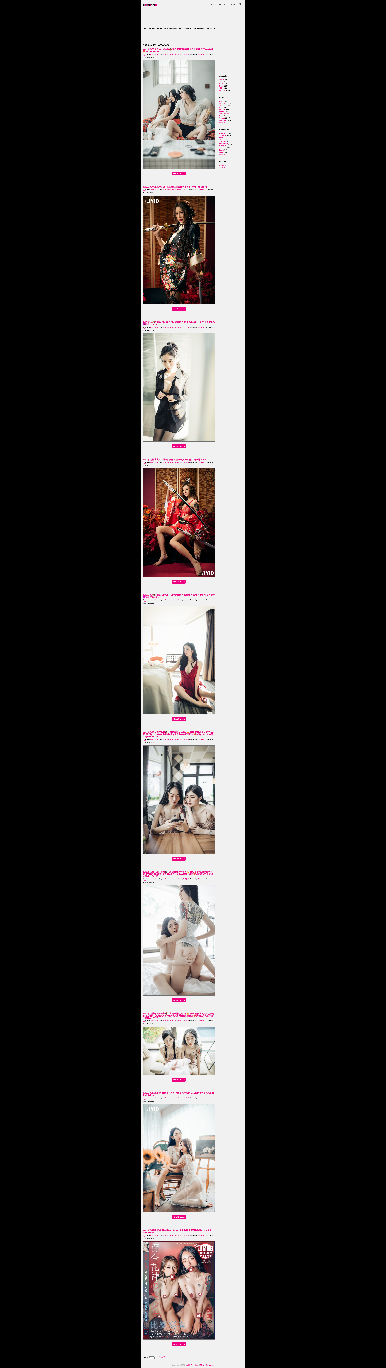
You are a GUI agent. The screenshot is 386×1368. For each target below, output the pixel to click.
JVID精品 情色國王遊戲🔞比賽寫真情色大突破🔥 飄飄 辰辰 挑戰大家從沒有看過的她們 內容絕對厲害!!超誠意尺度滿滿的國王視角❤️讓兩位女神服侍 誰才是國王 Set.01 (178, 1015)
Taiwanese (201, 54)
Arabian (222, 152)
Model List (223, 165)
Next (161, 1358)
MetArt (221, 107)
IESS (221, 116)
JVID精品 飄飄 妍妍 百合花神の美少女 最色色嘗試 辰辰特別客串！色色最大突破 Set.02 (178, 1231)
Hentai (221, 84)
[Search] (240, 4)
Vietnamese (223, 144)
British (221, 150)
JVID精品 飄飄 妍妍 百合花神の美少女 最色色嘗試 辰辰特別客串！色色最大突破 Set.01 (178, 1094)
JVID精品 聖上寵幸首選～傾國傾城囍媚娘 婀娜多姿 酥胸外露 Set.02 (175, 187)
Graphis (222, 118)
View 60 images (179, 309)
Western (223, 4)
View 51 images (179, 1079)
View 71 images (179, 1217)
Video (221, 88)
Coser (221, 101)
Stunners (222, 120)
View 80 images (179, 173)
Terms (197, 1365)
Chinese (222, 133)
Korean (221, 137)
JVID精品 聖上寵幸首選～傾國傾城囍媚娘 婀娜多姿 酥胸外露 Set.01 (175, 459)
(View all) (222, 122)
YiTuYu (221, 105)
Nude (233, 4)
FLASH (222, 112)
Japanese (222, 135)
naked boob (178, 54)
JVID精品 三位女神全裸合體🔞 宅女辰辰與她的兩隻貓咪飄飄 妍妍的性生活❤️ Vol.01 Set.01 (178, 50)
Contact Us (210, 1365)
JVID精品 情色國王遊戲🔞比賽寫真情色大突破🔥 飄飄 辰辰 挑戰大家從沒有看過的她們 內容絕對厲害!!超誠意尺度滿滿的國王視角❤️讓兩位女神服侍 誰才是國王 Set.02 (178, 874)
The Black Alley (224, 114)
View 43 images (179, 858)
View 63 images (179, 719)
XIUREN (222, 103)
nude (164, 54)
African (221, 80)
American (222, 148)
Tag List (222, 167)
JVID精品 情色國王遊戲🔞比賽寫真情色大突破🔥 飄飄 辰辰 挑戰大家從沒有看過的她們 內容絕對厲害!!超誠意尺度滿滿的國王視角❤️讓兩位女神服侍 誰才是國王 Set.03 (178, 734)
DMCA (202, 1365)
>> (166, 1358)
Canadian (222, 146)
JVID (144, 55)
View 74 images (179, 581)
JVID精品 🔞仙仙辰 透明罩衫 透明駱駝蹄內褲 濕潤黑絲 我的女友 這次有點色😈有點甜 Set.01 (179, 596)
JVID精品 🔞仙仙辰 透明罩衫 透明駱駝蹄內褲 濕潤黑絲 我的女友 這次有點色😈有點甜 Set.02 (179, 323)
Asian (212, 4)
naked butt (170, 54)
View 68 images (179, 446)
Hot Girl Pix (189, 1365)
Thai (220, 139)
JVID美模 (186, 54)
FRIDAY (222, 109)
